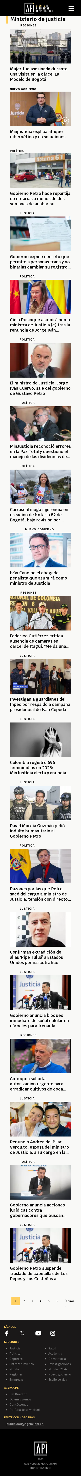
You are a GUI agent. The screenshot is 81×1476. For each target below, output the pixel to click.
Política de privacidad (25, 1410)
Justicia (14, 1348)
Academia (55, 1353)
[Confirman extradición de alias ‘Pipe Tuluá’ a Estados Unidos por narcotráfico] (40, 967)
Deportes (16, 1359)
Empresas (16, 1379)
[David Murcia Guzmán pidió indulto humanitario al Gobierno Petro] (40, 841)
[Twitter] (27, 1333)
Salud (52, 1348)
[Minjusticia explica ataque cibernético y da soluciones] (40, 146)
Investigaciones (59, 1364)
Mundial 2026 (57, 1369)
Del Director (18, 1394)
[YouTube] (42, 1334)
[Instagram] (57, 1334)
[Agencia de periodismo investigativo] (40, 8)
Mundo (14, 1369)
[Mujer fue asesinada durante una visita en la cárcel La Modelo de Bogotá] (40, 84)
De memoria (57, 1359)
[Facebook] (12, 1334)
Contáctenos (19, 1404)
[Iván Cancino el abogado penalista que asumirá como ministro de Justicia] (40, 588)
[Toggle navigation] (77, 5)
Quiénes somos (20, 1399)
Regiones (16, 1374)
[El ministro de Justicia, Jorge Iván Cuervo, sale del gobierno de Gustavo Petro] (40, 398)
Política (15, 1353)
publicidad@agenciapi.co (25, 1424)
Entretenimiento (21, 1364)
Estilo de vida (57, 1379)
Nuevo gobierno (23, 89)
